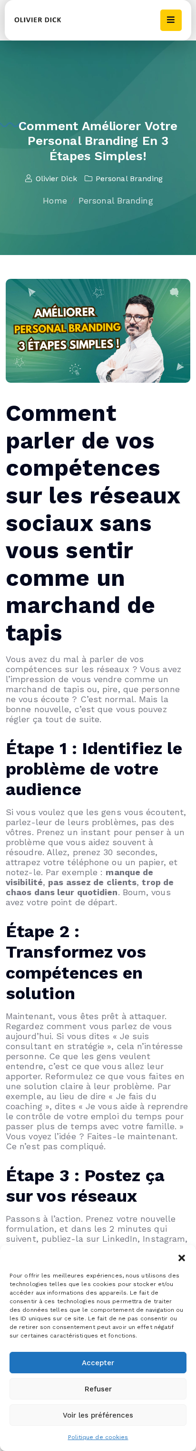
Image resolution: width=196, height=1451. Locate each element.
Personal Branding (129, 178)
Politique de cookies (98, 1437)
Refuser (98, 1389)
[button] (181, 1257)
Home (55, 200)
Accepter (98, 1363)
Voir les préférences (98, 1415)
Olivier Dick (56, 178)
